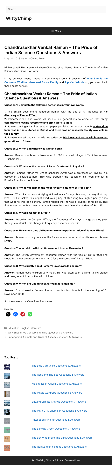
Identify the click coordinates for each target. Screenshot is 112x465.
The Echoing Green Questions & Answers (56, 428)
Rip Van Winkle (74, 82)
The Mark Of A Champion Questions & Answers (59, 410)
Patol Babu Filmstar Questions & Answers (56, 419)
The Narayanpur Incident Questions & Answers (59, 446)
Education (13, 328)
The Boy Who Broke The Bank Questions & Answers (62, 437)
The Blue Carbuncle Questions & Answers (56, 365)
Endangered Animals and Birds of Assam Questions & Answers (45, 337)
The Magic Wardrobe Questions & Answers (57, 392)
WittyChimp (19, 18)
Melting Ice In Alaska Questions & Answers (57, 383)
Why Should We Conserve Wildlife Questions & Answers (40, 332)
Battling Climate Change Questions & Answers (59, 401)
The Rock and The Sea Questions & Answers (58, 374)
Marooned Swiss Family (43, 82)
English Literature (31, 328)
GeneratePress (72, 460)
